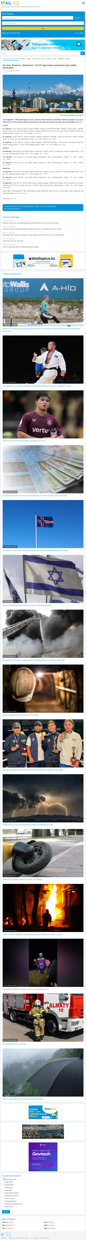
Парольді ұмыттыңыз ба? (11, 33)
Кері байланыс (45, 1238)
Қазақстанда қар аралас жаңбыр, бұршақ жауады (23, 1097)
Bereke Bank (9, 1185)
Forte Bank (8, 1187)
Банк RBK (8, 1190)
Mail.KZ (67, 59)
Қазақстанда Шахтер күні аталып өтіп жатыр (21, 713)
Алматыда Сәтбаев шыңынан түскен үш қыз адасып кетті (26, 987)
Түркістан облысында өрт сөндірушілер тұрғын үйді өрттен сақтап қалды (32, 932)
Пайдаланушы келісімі (21, 1238)
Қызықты (48, 59)
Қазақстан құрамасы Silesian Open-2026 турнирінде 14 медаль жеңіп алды (33, 768)
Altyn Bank (8, 1182)
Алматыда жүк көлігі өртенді (14, 1042)
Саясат (28, 59)
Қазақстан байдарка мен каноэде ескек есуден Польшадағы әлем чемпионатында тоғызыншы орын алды (41, 328)
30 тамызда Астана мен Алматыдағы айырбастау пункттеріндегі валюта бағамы (35, 494)
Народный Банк (10, 1201)
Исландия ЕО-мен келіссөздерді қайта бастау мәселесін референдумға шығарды (35, 548)
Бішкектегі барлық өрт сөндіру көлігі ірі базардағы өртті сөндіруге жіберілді (33, 658)
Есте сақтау (80, 33)
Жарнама (11, 1238)
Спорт (55, 59)
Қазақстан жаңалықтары (11, 59)
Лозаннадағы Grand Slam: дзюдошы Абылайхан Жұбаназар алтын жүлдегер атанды (37, 384)
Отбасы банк (9, 1198)
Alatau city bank (10, 1179)
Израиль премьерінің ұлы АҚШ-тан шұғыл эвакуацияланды (27, 603)
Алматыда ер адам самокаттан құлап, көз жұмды (22, 878)
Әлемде (22, 59)
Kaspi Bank (9, 1207)
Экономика (35, 59)
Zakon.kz (79, 122)
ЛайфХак (61, 59)
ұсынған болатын (21, 193)
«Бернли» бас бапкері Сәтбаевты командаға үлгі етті (24, 439)
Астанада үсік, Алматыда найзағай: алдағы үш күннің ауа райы (28, 823)
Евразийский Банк (11, 1196)
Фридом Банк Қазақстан (14, 1204)
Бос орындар (35, 1238)
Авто (42, 59)
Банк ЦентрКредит (12, 1193)
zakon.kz (13, 199)
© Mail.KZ (4, 1238)
